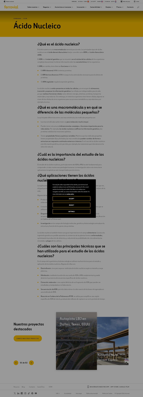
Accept (71, 199)
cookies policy (70, 194)
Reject (71, 205)
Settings (71, 211)
